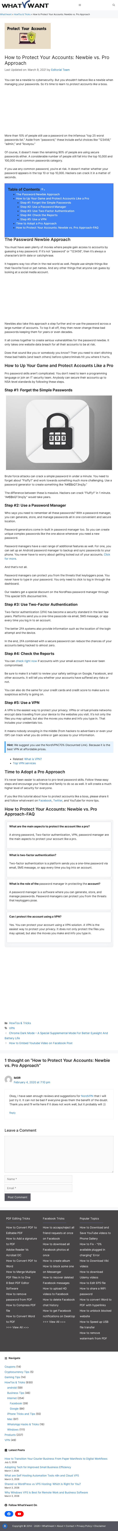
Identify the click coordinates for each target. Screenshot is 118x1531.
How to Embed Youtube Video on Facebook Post (41, 1043)
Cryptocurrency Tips (17, 1371)
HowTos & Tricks (22, 14)
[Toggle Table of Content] (43, 189)
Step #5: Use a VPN (33, 219)
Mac (9, 1419)
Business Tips (15, 1392)
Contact (70, 1526)
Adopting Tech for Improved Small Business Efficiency (38, 1467)
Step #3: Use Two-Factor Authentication (47, 211)
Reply (12, 1112)
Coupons (10, 1366)
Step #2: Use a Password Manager (43, 206)
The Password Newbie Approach (38, 194)
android (12, 1387)
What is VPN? (33, 759)
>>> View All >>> (17, 1327)
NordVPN (87, 1096)
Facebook (45, 800)
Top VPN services (24, 763)
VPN (12, 1028)
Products (10, 1434)
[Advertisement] (59, 111)
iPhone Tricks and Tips (21, 1413)
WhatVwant (6, 14)
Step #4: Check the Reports (39, 215)
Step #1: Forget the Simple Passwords (45, 202)
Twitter (57, 800)
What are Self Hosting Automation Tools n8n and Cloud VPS (42, 1475)
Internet (12, 1398)
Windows (13, 1429)
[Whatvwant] (26, 5)
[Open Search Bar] (114, 5)
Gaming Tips (12, 1377)
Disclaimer (100, 1526)
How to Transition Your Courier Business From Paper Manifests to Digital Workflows (56, 1458)
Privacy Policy (84, 1526)
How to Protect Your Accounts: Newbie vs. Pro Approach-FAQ (57, 227)
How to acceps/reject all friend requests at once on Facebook (58, 1233)
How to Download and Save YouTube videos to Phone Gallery (95, 1233)
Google (14, 1408)
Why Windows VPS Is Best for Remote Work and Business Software (46, 1492)
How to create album (56, 1260)
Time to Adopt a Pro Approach (36, 223)
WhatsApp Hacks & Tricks (23, 1424)
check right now (26, 661)
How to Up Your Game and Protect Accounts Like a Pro (52, 198)
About (60, 1526)
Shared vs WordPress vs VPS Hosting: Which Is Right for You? (43, 1484)
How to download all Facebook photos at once (56, 1249)
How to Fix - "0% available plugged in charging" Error (92, 1249)
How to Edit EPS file (93, 1283)
